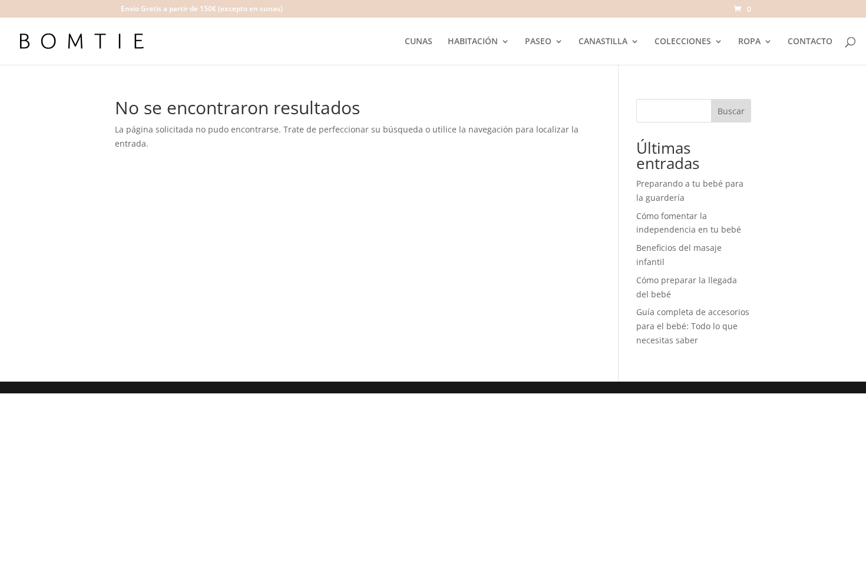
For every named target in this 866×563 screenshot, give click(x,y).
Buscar (731, 111)
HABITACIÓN (473, 42)
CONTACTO (810, 42)
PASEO (538, 42)
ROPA (749, 42)
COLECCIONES (683, 42)
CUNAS (418, 42)
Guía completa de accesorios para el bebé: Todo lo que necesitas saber (692, 326)
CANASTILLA (603, 42)
